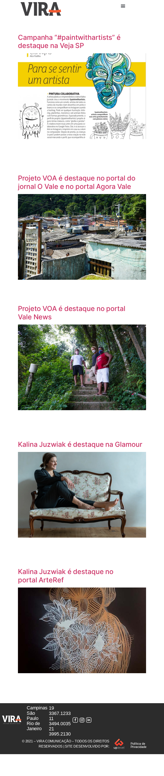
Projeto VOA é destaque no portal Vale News (71, 312)
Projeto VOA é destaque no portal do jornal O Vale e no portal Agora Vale (76, 182)
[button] (123, 5)
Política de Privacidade (138, 745)
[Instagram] (82, 720)
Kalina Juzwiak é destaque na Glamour (80, 444)
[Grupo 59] (88, 720)
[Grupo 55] (75, 720)
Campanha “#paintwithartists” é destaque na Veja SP (69, 41)
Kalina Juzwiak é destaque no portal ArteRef (65, 575)
